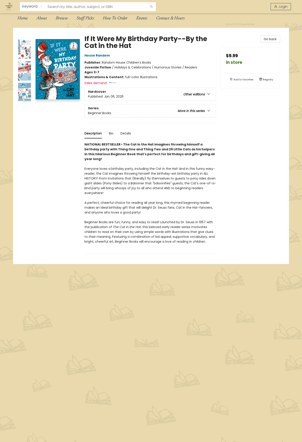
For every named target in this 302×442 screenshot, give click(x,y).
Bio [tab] (111, 133)
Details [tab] (125, 133)
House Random (97, 55)
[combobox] (32, 6)
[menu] (151, 18)
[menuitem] (22, 18)
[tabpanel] (150, 198)
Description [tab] (93, 133)
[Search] (151, 6)
